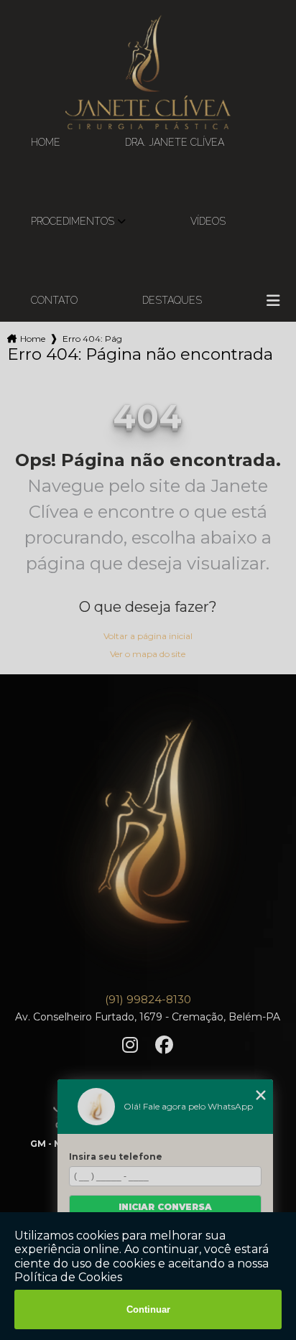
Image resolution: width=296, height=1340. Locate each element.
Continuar (148, 1309)
